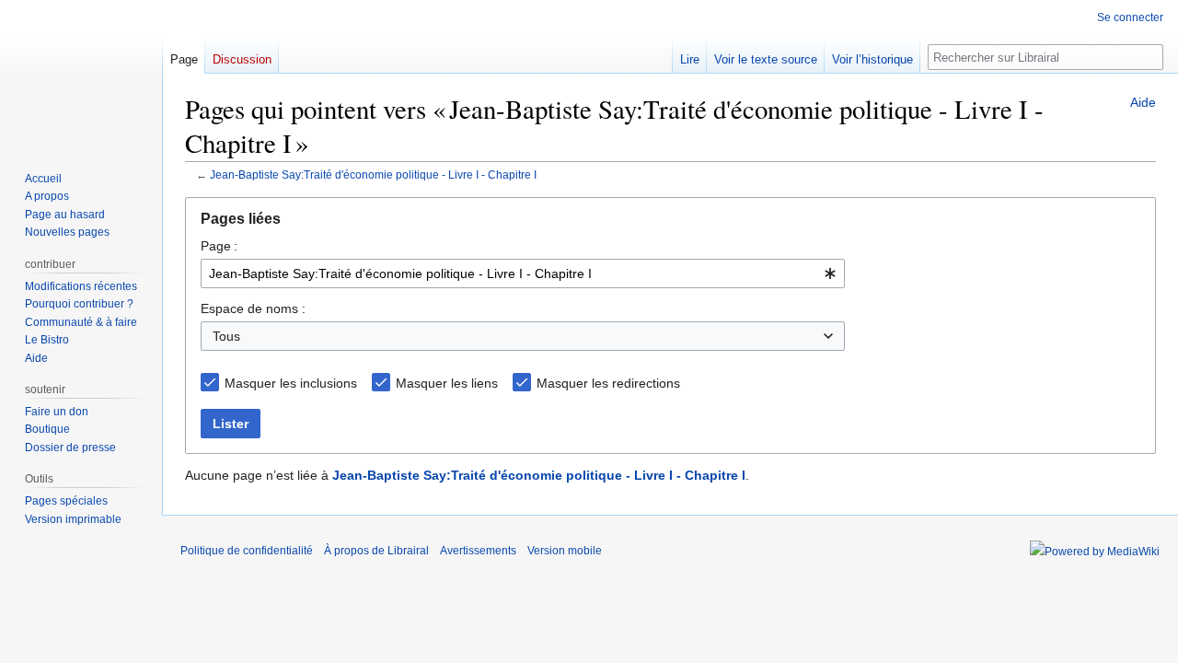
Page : (219, 245)
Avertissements (478, 550)
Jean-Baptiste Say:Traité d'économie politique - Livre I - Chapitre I (373, 174)
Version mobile (564, 550)
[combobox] (523, 273)
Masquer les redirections (608, 383)
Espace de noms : (253, 308)
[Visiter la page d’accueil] (81, 73)
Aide (1143, 102)
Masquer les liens (447, 383)
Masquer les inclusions (291, 383)
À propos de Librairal (376, 550)
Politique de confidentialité (246, 550)
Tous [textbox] (226, 336)
